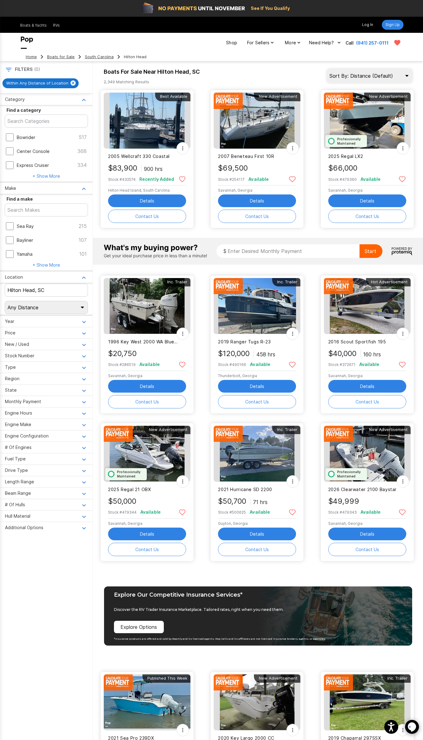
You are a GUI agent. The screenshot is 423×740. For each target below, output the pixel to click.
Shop (231, 42)
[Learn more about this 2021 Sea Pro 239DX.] (147, 702)
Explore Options (138, 627)
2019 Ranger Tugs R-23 (244, 341)
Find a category (24, 110)
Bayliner (25, 240)
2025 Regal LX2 (345, 156)
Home (31, 57)
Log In (367, 24)
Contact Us (147, 216)
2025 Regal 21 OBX (129, 489)
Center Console (33, 151)
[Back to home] (27, 43)
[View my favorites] (397, 42)
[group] (40, 83)
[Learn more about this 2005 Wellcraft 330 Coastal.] (147, 121)
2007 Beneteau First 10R (246, 156)
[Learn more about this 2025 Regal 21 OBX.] (147, 454)
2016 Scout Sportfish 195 (357, 341)
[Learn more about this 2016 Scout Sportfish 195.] (367, 306)
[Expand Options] (183, 148)
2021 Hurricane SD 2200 (245, 489)
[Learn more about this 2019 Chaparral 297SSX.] (367, 702)
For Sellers (258, 42)
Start (370, 251)
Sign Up (393, 24)
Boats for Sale (61, 57)
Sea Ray (25, 226)
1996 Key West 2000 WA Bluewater (143, 341)
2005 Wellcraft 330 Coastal (139, 156)
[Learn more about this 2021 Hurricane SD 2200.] (257, 454)
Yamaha (25, 254)
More (290, 42)
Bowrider (26, 137)
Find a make (20, 199)
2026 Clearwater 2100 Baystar (362, 489)
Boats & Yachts (33, 25)
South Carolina (99, 57)
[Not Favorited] (182, 179)
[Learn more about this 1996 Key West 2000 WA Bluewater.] (147, 306)
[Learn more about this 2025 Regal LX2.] (367, 121)
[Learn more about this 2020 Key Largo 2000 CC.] (257, 702)
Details (147, 200)
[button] (391, 727)
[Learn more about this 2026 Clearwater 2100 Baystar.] (367, 454)
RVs (56, 25)
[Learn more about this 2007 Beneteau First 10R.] (257, 121)
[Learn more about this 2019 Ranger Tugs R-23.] (257, 306)
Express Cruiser (33, 165)
